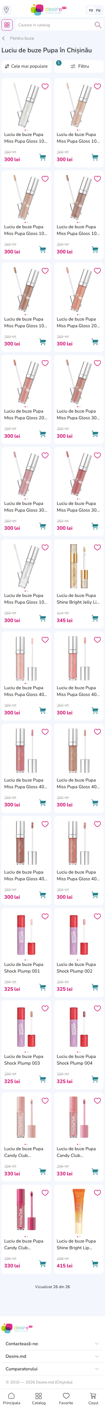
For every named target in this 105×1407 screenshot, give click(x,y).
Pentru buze (22, 38)
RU (98, 10)
